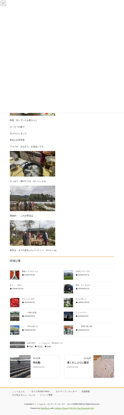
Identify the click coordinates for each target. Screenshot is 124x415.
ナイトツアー (81, 313)
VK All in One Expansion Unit (82, 408)
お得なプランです (83, 271)
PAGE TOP (118, 400)
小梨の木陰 (29, 313)
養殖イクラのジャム (30, 271)
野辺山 (40, 347)
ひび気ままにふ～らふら (23, 395)
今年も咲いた (30, 326)
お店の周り (31, 343)
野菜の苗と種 (84, 326)
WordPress (45, 408)
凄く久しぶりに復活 (78, 362)
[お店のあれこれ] (103, 366)
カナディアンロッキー (66, 391)
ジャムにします (28, 299)
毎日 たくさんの (83, 285)
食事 (49, 347)
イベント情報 (46, 395)
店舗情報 (85, 391)
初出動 (36, 362)
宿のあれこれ (57, 343)
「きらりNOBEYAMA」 (40, 391)
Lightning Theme (61, 408)
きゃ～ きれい (16, 285)
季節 (31, 347)
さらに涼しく (81, 299)
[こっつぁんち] (20, 366)
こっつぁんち (43, 343)
